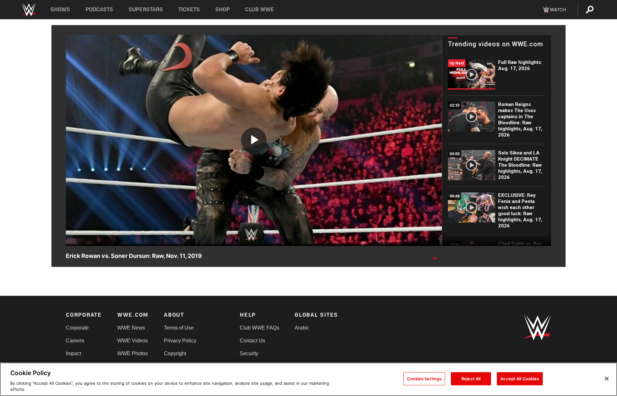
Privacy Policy (180, 340)
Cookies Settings (424, 378)
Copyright (175, 353)
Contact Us (252, 340)
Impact (73, 353)
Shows (60, 9)
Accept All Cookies (519, 378)
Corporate (77, 327)
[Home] (28, 10)
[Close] (607, 379)
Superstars (146, 9)
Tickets (189, 9)
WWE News (131, 327)
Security (249, 353)
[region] (308, 379)
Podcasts (99, 9)
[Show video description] (435, 256)
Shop (222, 9)
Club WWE (259, 9)
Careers (75, 340)
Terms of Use (179, 327)
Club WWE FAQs (259, 327)
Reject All (470, 378)
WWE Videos (132, 340)
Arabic (302, 327)
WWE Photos (132, 353)
